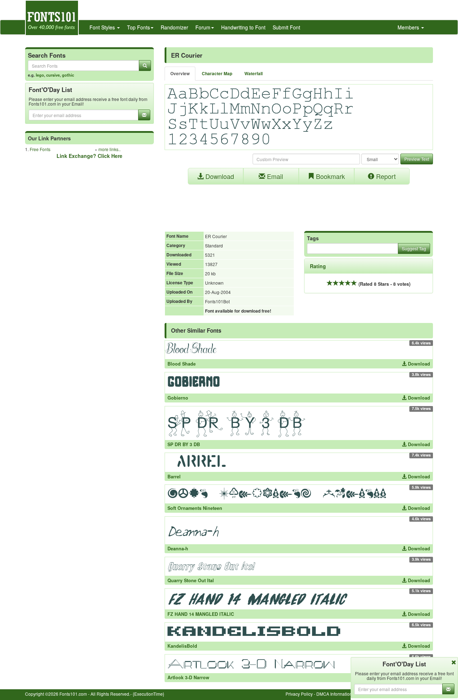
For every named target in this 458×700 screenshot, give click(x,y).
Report (385, 176)
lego (40, 75)
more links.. (109, 149)
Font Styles (102, 27)
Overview (180, 74)
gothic (68, 75)
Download (219, 176)
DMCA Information (334, 694)
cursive (53, 75)
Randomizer (174, 27)
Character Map (217, 74)
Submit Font (286, 27)
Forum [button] (202, 27)
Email (274, 176)
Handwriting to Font (243, 27)
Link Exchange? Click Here (89, 155)
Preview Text (416, 159)
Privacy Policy (299, 694)
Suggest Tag (414, 248)
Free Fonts (40, 149)
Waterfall (253, 74)
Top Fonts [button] (138, 27)
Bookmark (329, 176)
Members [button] (409, 27)
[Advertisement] (298, 204)
